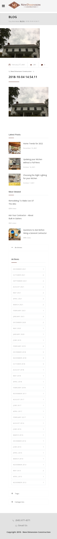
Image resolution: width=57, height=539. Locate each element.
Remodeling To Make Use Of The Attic (21, 202)
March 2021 (28, 305)
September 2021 (28, 281)
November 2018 (28, 358)
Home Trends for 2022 (33, 143)
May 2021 (28, 293)
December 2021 (28, 269)
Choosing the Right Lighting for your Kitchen (35, 177)
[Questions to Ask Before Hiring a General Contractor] (15, 234)
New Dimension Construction (21, 71)
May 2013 (28, 471)
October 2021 (28, 275)
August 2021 (28, 287)
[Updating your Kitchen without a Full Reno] (15, 164)
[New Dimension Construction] (24, 5)
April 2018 (28, 382)
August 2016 (28, 423)
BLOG (13, 17)
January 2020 (28, 334)
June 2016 (28, 429)
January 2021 (28, 316)
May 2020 (28, 328)
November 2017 (28, 394)
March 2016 (28, 435)
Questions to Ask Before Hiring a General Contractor (35, 231)
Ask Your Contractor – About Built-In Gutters (21, 217)
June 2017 (28, 405)
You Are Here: (14, 21)
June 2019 (28, 340)
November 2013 (28, 465)
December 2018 (28, 352)
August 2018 (28, 370)
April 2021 (28, 299)
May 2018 (28, 376)
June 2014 (28, 447)
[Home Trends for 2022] (15, 148)
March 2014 (28, 459)
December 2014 (28, 441)
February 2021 (28, 311)
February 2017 (28, 417)
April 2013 (28, 476)
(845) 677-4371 (22, 520)
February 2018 (28, 388)
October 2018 (28, 364)
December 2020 (28, 322)
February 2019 (28, 346)
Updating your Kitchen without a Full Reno (32, 161)
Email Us (22, 525)
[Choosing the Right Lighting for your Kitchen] (15, 179)
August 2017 (28, 399)
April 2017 (28, 411)
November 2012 (28, 482)
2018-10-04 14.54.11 (23, 77)
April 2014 (28, 453)
